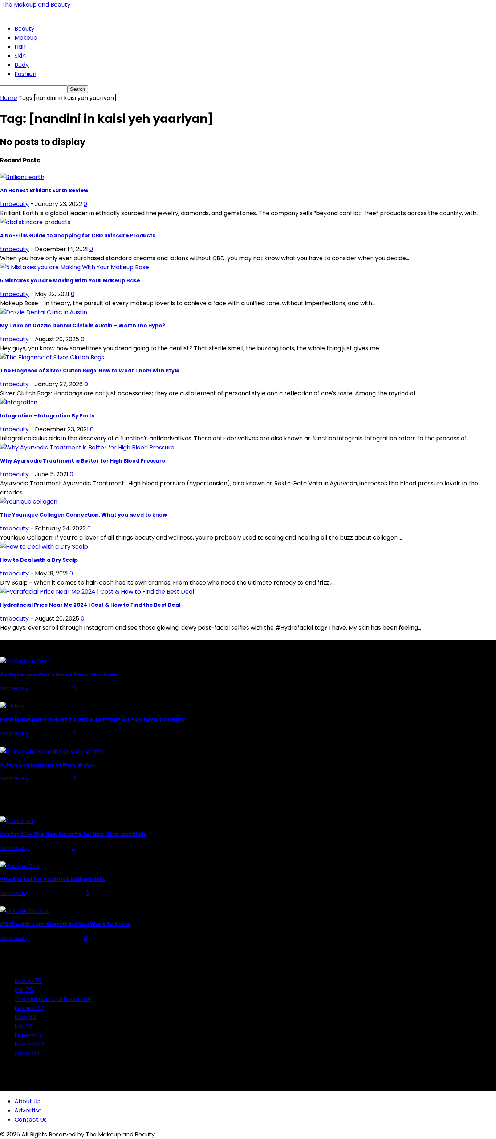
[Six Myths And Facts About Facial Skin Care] (25, 661)
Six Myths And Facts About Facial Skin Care (58, 674)
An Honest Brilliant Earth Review (44, 190)
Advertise (28, 1110)
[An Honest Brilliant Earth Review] (22, 177)
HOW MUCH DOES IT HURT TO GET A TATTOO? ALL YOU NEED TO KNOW (92, 719)
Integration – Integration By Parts (47, 415)
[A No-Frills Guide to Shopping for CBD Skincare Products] (35, 222)
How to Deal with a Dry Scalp (39, 560)
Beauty (24, 28)
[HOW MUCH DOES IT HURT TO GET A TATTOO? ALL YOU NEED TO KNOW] (12, 706)
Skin (20, 56)
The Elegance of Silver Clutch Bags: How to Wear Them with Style (90, 370)
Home (8, 98)
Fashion (25, 74)
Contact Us (31, 1119)
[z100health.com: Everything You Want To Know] (25, 911)
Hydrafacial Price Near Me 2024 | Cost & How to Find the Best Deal (90, 605)
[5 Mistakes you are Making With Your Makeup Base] (74, 267)
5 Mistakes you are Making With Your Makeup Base (70, 280)
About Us (27, 1101)
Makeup (26, 37)
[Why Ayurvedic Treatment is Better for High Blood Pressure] (87, 447)
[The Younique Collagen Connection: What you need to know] (28, 501)
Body (22, 65)
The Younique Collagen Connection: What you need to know (83, 514)
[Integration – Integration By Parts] (18, 402)
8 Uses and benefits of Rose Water (47, 764)
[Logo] (0, 13)
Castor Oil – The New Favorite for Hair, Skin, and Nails (73, 834)
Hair (20, 47)
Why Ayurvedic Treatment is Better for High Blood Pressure (83, 460)
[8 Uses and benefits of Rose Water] (51, 751)
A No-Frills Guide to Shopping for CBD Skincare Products (77, 235)
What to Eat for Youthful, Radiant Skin (52, 879)
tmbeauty (14, 204)
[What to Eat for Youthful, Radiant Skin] (20, 866)
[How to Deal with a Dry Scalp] (44, 546)
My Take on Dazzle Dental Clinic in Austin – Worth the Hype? (82, 325)
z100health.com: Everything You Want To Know (65, 924)
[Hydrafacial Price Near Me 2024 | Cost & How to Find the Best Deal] (97, 591)
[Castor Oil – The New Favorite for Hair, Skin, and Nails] (16, 821)
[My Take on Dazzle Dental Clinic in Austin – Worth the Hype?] (43, 312)
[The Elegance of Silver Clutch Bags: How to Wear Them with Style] (52, 357)
